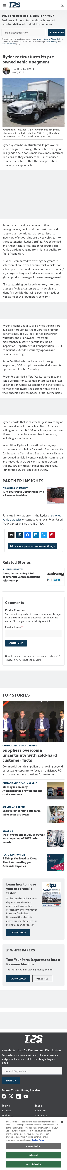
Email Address (14, 627)
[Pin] (52, 535)
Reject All (33, 1155)
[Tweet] (44, 535)
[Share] (27, 535)
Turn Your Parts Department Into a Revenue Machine (23, 493)
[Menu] (4, 5)
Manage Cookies (33, 1146)
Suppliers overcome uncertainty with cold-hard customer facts (29, 755)
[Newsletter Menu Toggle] (63, 5)
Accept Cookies (33, 1164)
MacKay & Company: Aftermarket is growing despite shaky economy (22, 790)
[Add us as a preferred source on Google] (19, 535)
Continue (16, 643)
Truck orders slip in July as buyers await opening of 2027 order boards (23, 838)
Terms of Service (8, 43)
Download (18, 932)
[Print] (11, 535)
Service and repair (13, 807)
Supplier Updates (12, 569)
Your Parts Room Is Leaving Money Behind (29, 969)
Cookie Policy (38, 1140)
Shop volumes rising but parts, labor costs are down (21, 812)
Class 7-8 (7, 831)
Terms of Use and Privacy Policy (49, 39)
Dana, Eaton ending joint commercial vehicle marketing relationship (21, 576)
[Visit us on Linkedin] (18, 1096)
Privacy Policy (51, 41)
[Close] (62, 1122)
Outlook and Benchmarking (19, 745)
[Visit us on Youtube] (26, 1096)
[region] (33, 1143)
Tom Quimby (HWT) (23, 68)
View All (42, 978)
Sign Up (11, 1080)
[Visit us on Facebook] (4, 1096)
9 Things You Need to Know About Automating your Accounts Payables (19, 862)
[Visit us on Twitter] (11, 1096)
